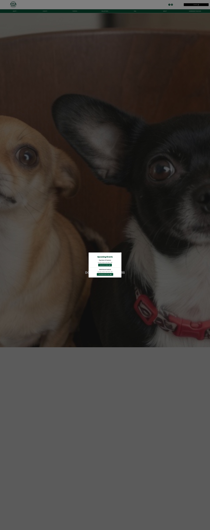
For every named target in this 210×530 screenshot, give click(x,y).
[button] (120, 253)
